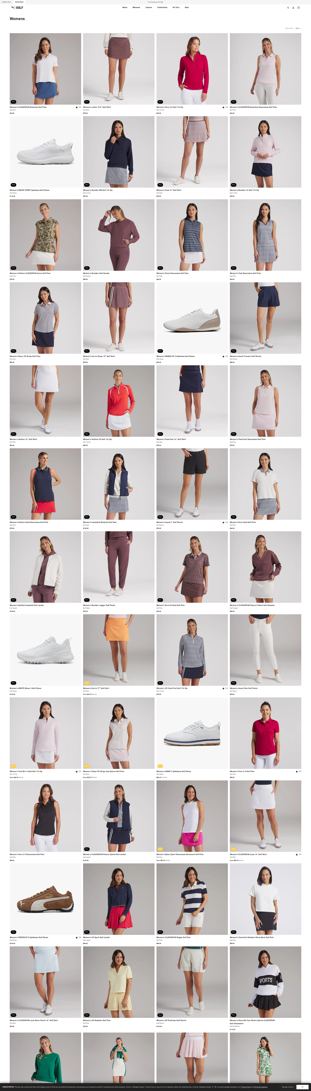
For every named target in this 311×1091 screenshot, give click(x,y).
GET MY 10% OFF (155, 555)
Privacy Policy (173, 570)
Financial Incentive (162, 570)
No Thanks (155, 562)
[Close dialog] (188, 515)
